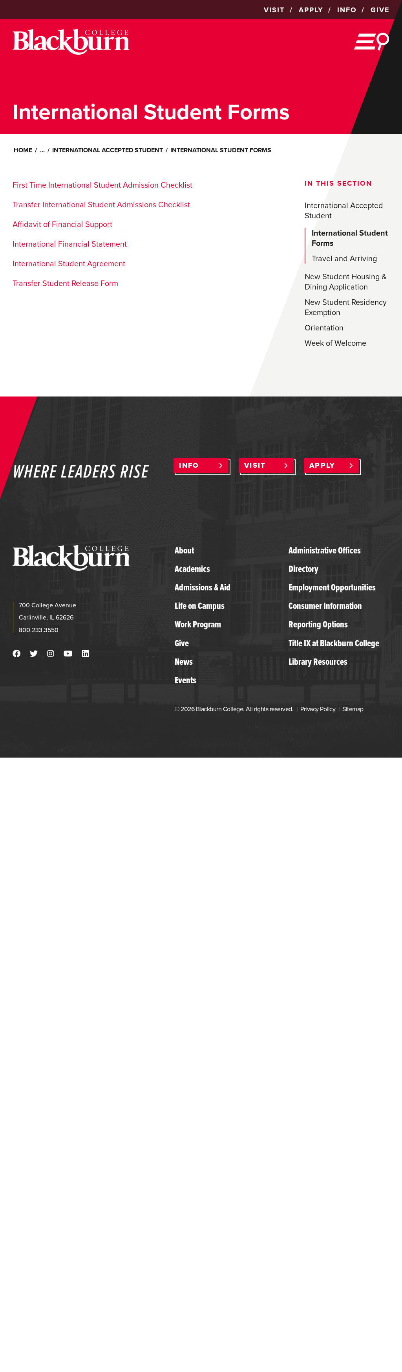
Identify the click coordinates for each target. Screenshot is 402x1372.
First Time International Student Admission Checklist (102, 185)
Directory (303, 568)
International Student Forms (350, 238)
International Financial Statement (70, 244)
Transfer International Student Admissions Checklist (101, 204)
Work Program (198, 624)
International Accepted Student (107, 150)
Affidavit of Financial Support (62, 224)
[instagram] (50, 654)
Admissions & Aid (202, 587)
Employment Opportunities (332, 587)
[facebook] (16, 654)
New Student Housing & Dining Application (346, 282)
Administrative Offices (325, 550)
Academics (192, 568)
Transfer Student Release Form (65, 283)
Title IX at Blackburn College (334, 643)
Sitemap (352, 709)
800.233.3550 (38, 629)
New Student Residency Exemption (346, 307)
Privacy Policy (317, 709)
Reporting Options (318, 624)
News (184, 661)
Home (23, 150)
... (42, 150)
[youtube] (68, 654)
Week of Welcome (335, 343)
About (184, 550)
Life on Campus (200, 605)
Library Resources (318, 661)
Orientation (324, 328)
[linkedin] (85, 654)
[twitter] (34, 654)
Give (182, 643)
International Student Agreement (69, 263)
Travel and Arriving (344, 258)
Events (185, 680)
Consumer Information (325, 605)
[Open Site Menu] (371, 42)
